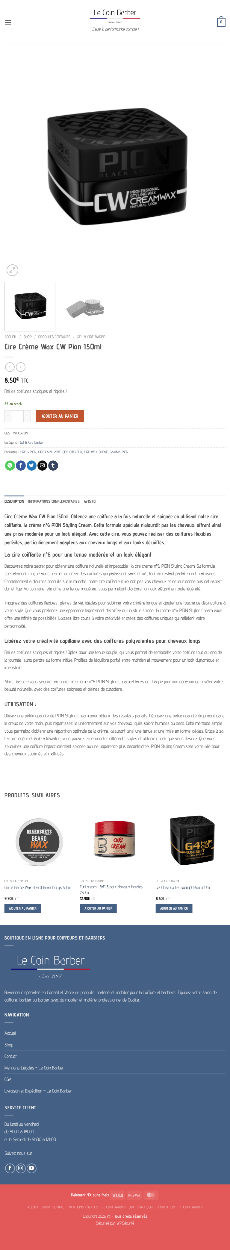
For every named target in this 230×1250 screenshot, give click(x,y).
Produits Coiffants (54, 336)
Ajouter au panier (60, 416)
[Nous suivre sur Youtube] (32, 1168)
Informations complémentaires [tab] (54, 501)
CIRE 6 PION (28, 452)
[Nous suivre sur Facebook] (10, 1168)
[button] (8, 22)
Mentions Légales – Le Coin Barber (34, 1068)
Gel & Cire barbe (91, 336)
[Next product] (9, 367)
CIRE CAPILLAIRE (49, 452)
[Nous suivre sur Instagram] (21, 1168)
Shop (27, 336)
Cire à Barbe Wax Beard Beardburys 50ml (37, 887)
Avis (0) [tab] (90, 501)
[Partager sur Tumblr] (53, 465)
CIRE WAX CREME (96, 452)
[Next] (213, 167)
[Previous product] (20, 367)
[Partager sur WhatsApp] (10, 465)
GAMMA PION (119, 452)
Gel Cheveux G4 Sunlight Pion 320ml (183, 887)
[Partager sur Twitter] (32, 465)
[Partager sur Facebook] (21, 465)
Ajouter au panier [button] (23, 908)
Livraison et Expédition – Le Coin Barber (38, 1091)
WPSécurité (125, 1222)
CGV (7, 1079)
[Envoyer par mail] (42, 465)
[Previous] (16, 167)
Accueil (10, 336)
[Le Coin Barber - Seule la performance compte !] (115, 16)
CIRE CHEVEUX (72, 452)
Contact (10, 1056)
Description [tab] (14, 501)
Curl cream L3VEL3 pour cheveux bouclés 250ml (111, 889)
